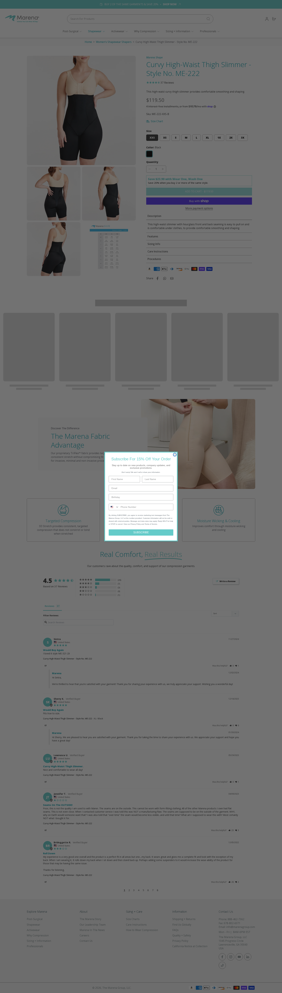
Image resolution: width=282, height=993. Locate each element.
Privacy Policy (136, 524)
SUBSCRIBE (141, 532)
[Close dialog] (174, 454)
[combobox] (114, 507)
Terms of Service (151, 524)
